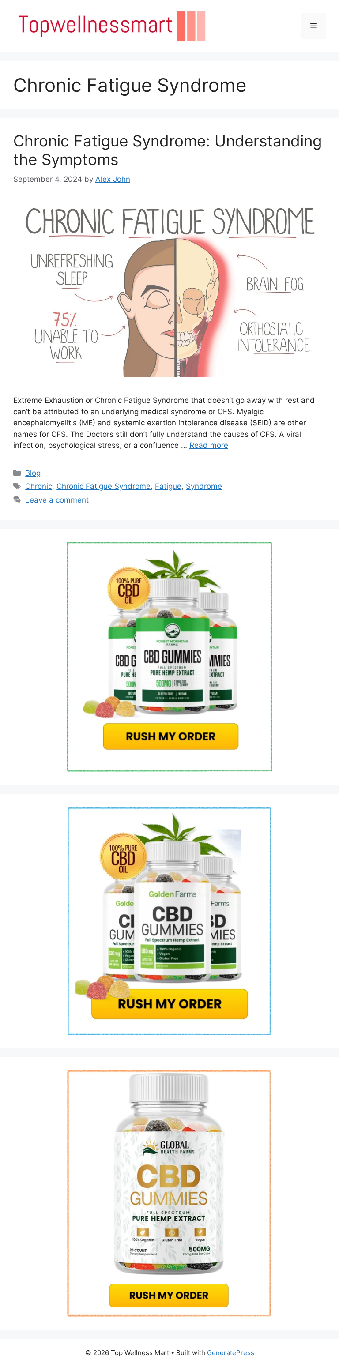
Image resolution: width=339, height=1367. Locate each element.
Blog (33, 473)
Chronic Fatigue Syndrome (103, 486)
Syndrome (204, 486)
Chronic (38, 486)
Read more (208, 445)
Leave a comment (57, 500)
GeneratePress (230, 1352)
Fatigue (168, 486)
